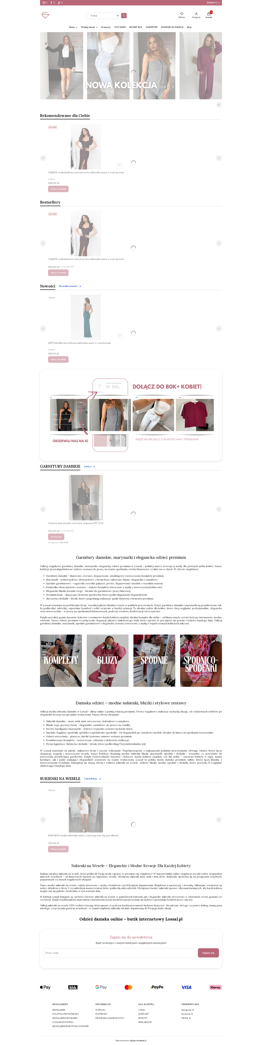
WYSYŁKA (100, 1010)
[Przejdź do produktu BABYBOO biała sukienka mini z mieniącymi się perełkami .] (86, 810)
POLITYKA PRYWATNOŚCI (65, 1014)
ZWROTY (212, 2)
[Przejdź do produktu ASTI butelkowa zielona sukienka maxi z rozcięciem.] (86, 317)
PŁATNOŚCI (101, 1014)
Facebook (186, 1014)
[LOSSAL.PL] (132, 415)
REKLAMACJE (145, 1022)
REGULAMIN (58, 1010)
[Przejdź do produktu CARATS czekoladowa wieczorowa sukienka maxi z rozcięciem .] (86, 146)
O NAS (141, 1010)
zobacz (87, 466)
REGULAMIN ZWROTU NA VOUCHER (70, 1026)
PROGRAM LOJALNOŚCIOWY (109, 1018)
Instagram (186, 1010)
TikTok (185, 1018)
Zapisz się (208, 952)
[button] (124, 15)
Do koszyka (56, 537)
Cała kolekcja (90, 778)
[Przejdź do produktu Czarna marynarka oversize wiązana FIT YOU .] (86, 497)
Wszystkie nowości (68, 286)
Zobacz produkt (58, 189)
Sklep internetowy (130, 1041)
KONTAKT (143, 1014)
